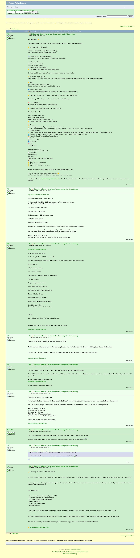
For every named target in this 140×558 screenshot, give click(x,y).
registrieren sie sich (28, 10)
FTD (8, 34)
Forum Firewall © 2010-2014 (73, 549)
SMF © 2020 (62, 551)
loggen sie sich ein (15, 10)
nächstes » (131, 26)
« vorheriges (123, 26)
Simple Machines (70, 551)
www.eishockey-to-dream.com (37, 249)
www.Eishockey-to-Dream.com (50, 179)
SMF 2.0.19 (55, 551)
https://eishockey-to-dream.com (37, 423)
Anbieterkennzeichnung (70, 554)
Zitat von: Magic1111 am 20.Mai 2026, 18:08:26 (39, 451)
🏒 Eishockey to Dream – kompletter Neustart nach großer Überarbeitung (52, 34)
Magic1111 (10, 430)
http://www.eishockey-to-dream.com (38, 194)
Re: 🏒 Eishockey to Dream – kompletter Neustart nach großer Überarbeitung (53, 189)
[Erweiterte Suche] (100, 16)
